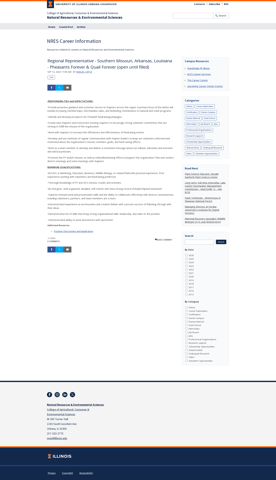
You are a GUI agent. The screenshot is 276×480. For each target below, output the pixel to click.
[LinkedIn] (64, 394)
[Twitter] (72, 394)
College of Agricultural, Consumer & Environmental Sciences (82, 13)
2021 (191, 273)
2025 (191, 258)
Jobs (51, 77)
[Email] (67, 88)
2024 (191, 262)
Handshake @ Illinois (198, 68)
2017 (191, 287)
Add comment (165, 239)
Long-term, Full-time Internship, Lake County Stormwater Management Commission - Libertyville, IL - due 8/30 (205, 187)
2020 (191, 276)
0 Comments (53, 241)
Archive (81, 27)
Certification (191, 112)
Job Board (205, 124)
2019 (191, 280)
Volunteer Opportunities (206, 153)
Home (51, 27)
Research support (194, 136)
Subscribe (214, 4)
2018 (191, 283)
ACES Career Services (199, 74)
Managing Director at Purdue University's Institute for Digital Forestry (202, 210)
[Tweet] (59, 88)
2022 (191, 269)
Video (189, 153)
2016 (191, 290)
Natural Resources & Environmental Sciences (84, 17)
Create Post (66, 27)
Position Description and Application (73, 231)
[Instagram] (57, 394)
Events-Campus (208, 112)
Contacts (199, 4)
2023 (191, 266)
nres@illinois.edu (57, 438)
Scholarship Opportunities (198, 141)
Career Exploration (204, 106)
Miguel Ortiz (84, 71)
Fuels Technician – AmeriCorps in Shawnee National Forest (202, 199)
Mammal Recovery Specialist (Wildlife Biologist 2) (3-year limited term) (205, 220)
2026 (191, 255)
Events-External (193, 118)
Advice (189, 106)
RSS (226, 4)
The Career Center (197, 80)
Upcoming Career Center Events (205, 86)
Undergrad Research (212, 147)
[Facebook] (49, 394)
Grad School (209, 118)
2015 (191, 294)
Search (222, 15)
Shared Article (192, 147)
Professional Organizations (199, 130)
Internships (191, 124)
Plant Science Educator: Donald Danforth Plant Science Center (201, 175)
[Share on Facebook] (51, 88)
